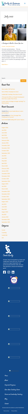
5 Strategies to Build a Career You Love (12, 43)
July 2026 (4, 130)
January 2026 (5, 143)
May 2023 (4, 209)
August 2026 (5, 127)
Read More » (5, 64)
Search (3, 78)
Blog (6, 399)
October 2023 (5, 196)
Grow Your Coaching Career (12, 389)
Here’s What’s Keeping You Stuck (10, 91)
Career (3, 46)
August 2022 (5, 212)
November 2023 (6, 194)
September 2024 (6, 181)
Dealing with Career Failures (17, 119)
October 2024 (5, 178)
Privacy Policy (14, 410)
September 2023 (6, 199)
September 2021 (6, 222)
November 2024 (6, 176)
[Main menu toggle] (24, 3)
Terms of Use (6, 410)
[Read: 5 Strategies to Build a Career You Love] (14, 32)
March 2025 (5, 166)
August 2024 (5, 183)
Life (3, 237)
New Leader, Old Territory (8, 89)
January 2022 (5, 217)
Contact (7, 403)
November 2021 (6, 219)
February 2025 (5, 168)
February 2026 (5, 140)
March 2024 (5, 189)
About (6, 380)
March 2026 (5, 138)
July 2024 (4, 186)
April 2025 (4, 163)
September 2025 (6, 153)
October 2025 (5, 150)
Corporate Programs (10, 385)
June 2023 (4, 206)
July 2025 (4, 155)
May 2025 (4, 160)
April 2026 (4, 135)
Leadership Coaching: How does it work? (12, 94)
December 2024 (6, 173)
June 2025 (4, 158)
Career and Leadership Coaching (13, 394)
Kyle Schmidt (5, 119)
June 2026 (4, 132)
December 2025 (6, 145)
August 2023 (5, 201)
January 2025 (5, 171)
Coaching (4, 232)
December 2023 (6, 191)
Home (6, 375)
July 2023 (4, 204)
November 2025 (6, 148)
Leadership (4, 235)
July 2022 (4, 214)
